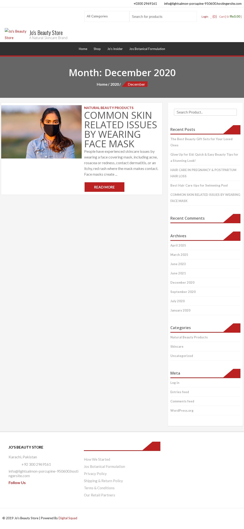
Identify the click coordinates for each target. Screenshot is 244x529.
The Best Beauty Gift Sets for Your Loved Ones (201, 142)
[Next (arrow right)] (235, 264)
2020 (114, 84)
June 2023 (178, 264)
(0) (214, 17)
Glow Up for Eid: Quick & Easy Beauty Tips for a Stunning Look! (204, 158)
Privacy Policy (95, 473)
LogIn (205, 16)
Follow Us (17, 482)
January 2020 (180, 310)
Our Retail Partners (99, 495)
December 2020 (182, 282)
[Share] (218, 5)
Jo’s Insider (115, 49)
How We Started (97, 459)
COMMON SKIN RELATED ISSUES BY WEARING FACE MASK (120, 129)
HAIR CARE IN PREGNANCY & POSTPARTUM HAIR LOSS (203, 173)
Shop (97, 49)
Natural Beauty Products (189, 337)
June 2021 (178, 273)
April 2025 (178, 245)
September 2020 (183, 292)
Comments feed (182, 401)
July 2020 (177, 301)
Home (83, 49)
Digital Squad (68, 518)
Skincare (176, 346)
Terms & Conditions (99, 488)
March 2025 (179, 255)
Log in (174, 383)
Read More (104, 187)
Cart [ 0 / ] (230, 16)
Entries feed (179, 392)
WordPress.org (181, 410)
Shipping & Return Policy (103, 481)
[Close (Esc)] (228, 5)
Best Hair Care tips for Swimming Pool (199, 185)
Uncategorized (181, 356)
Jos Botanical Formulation (147, 49)
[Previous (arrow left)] (8, 264)
